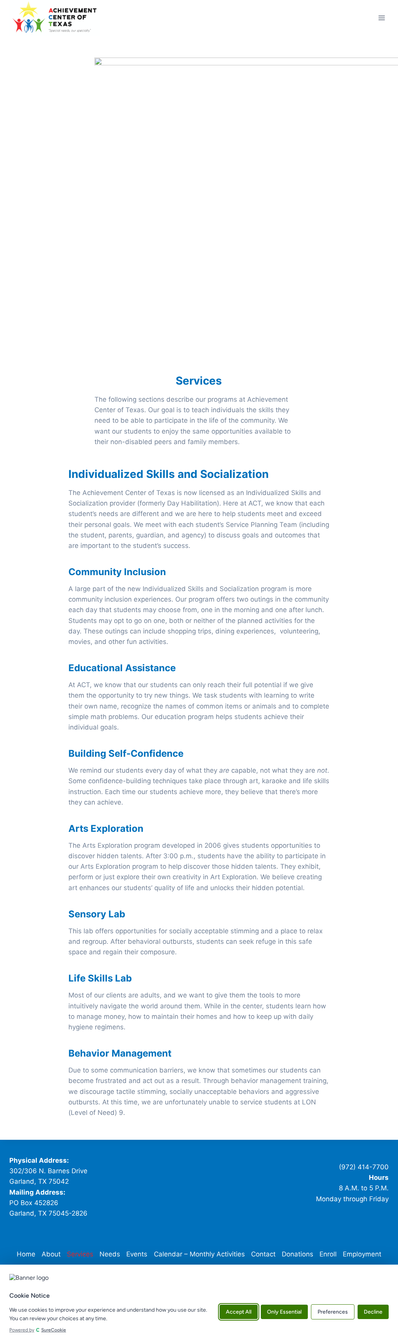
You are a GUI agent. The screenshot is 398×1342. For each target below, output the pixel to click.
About (51, 1254)
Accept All (238, 1312)
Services (80, 1254)
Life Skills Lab (100, 978)
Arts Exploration (105, 828)
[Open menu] (381, 18)
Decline (373, 1312)
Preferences (333, 1312)
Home (26, 1254)
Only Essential (284, 1312)
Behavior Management (119, 1053)
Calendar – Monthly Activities (199, 1254)
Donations (297, 1254)
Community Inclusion (117, 571)
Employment (362, 1254)
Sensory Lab (96, 914)
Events (136, 1254)
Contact (263, 1254)
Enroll (328, 1254)
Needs (110, 1254)
